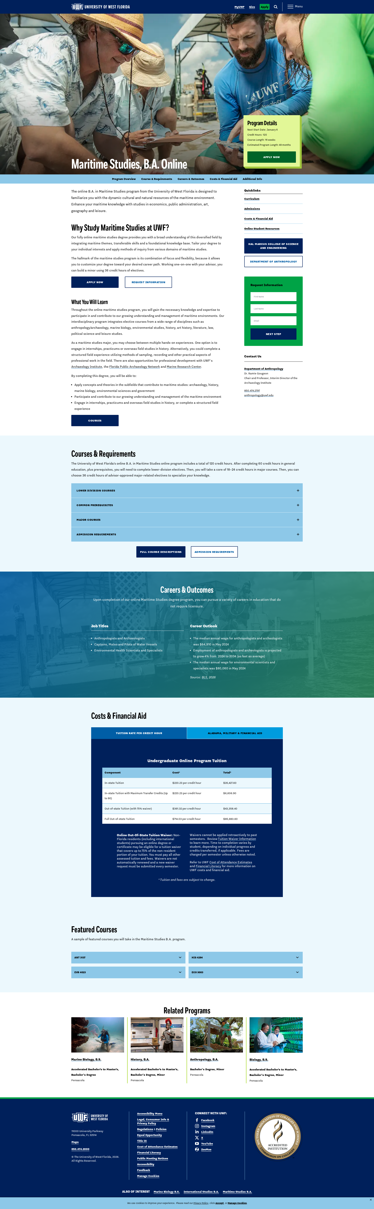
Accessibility (145, 1164)
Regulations (145, 1129)
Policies (161, 1129)
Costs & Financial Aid (223, 179)
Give (252, 7)
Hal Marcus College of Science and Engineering (273, 246)
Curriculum (251, 199)
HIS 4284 (197, 957)
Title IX (142, 1141)
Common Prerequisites (95, 505)
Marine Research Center (184, 367)
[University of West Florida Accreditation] (278, 1137)
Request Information (148, 282)
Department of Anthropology (273, 261)
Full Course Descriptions (161, 552)
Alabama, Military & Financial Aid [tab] (235, 733)
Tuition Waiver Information (237, 839)
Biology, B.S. (259, 1059)
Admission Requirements (96, 534)
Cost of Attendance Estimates (230, 862)
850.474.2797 (252, 390)
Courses (95, 420)
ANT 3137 (79, 957)
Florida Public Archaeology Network (134, 367)
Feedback (143, 1170)
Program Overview (124, 179)
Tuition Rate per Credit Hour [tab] (139, 733)
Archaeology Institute (86, 367)
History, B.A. (140, 1059)
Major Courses (89, 519)
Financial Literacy (208, 866)
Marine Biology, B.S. (86, 1059)
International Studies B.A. (201, 1191)
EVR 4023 (80, 972)
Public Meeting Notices (152, 1158)
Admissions (252, 208)
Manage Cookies (148, 1176)
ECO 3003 (197, 972)
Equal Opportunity (149, 1135)
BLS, (205, 677)
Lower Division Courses (96, 490)
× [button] (371, 1199)
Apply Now (271, 157)
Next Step (273, 334)
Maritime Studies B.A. (237, 1191)
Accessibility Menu (149, 1113)
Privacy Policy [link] (200, 1203)
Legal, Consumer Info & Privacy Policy (153, 1121)
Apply (264, 7)
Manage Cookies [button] (237, 1203)
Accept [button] (219, 1203)
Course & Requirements (156, 179)
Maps (75, 1142)
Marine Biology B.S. (167, 1191)
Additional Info (252, 179)
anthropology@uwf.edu (258, 395)
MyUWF (239, 7)
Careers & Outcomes (191, 179)
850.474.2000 (80, 1149)
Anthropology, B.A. (204, 1059)
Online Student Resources (262, 228)
